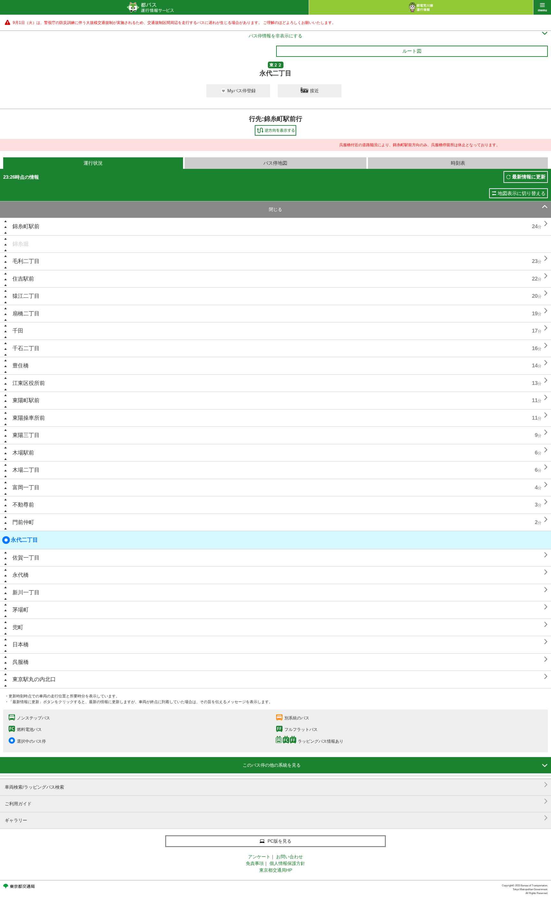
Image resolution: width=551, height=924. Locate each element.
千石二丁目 (26, 348)
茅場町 (20, 610)
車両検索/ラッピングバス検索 (276, 784)
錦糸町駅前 (26, 226)
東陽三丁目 (26, 435)
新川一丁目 (26, 593)
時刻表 (458, 163)
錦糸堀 (20, 244)
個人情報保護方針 (287, 863)
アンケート (259, 856)
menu (542, 7)
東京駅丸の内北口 (34, 679)
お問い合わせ (289, 856)
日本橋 (20, 645)
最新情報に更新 (529, 176)
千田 (17, 331)
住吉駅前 (23, 279)
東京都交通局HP (275, 870)
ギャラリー (276, 817)
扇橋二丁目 (26, 314)
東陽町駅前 (26, 400)
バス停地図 (275, 163)
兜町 (17, 627)
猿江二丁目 (26, 296)
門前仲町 (23, 522)
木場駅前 (23, 453)
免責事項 (255, 863)
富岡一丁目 (26, 488)
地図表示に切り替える (522, 193)
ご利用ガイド (276, 801)
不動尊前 (23, 505)
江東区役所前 (28, 383)
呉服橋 (20, 662)
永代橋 (20, 575)
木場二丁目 (26, 470)
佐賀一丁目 (26, 558)
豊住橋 (20, 366)
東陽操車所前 (28, 418)
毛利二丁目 (26, 261)
